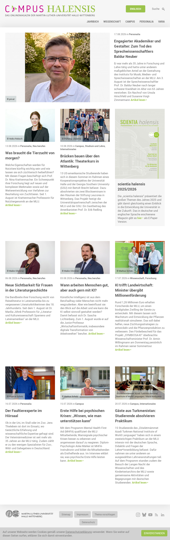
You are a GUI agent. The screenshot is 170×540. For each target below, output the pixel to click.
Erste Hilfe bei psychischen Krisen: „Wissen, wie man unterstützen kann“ (82, 415)
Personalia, (26, 146)
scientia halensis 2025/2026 (131, 186)
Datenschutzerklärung (79, 532)
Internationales (68, 149)
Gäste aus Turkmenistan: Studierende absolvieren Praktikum (135, 415)
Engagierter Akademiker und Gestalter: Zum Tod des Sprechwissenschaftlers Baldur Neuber (137, 48)
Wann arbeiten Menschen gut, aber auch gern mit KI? (84, 287)
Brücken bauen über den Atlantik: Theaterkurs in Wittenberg (79, 161)
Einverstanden (154, 533)
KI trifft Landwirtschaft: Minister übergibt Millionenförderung (134, 290)
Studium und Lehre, (95, 146)
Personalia (134, 34)
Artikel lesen (138, 100)
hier (139, 218)
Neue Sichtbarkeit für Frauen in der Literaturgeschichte (29, 287)
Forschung (150, 278)
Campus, (80, 146)
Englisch (135, 8)
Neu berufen (39, 146)
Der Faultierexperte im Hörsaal (23, 413)
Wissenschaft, (137, 278)
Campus (79, 403)
